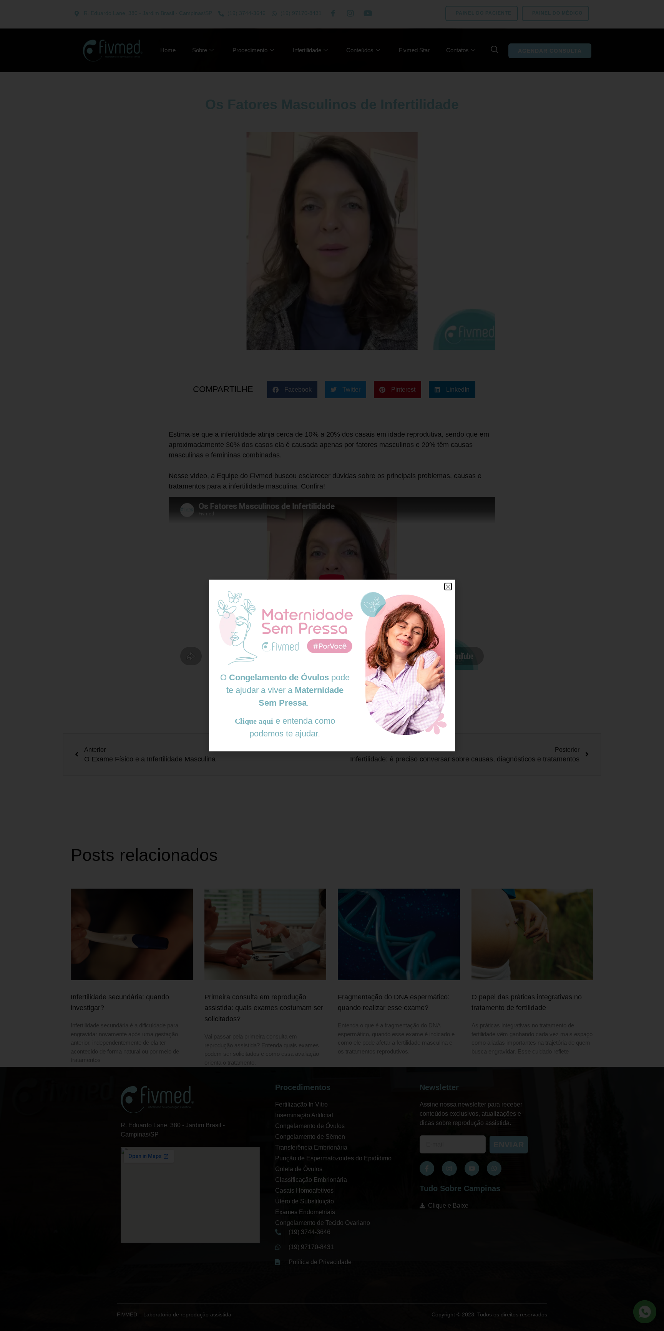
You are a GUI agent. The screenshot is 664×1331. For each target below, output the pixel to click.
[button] (448, 586)
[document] (332, 665)
